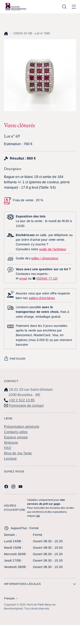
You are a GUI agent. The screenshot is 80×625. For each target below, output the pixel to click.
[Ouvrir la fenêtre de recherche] (64, 6)
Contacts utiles (16, 432)
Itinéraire (11, 442)
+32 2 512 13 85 (22, 400)
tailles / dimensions (44, 258)
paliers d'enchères (42, 298)
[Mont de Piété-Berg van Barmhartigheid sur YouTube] (21, 487)
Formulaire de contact (26, 405)
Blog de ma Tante (18, 453)
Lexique (10, 458)
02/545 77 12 (47, 278)
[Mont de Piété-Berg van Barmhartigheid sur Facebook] (6, 487)
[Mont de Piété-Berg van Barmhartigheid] (15, 6)
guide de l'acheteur (52, 249)
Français (9, 598)
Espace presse (16, 437)
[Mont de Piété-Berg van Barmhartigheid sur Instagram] (13, 487)
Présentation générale (21, 426)
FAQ (7, 448)
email (23, 278)
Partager (18, 358)
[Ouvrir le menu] (73, 6)
